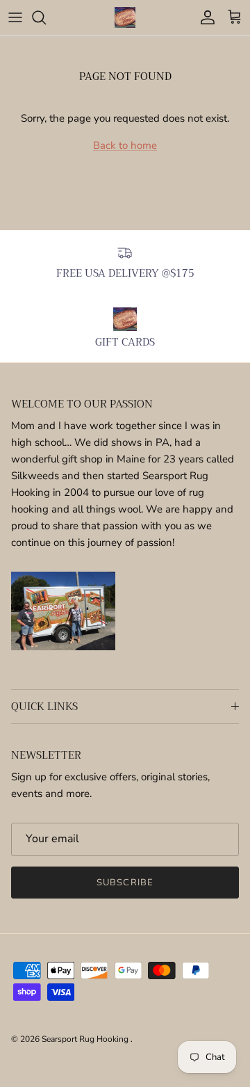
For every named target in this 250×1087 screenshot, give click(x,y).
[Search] (46, 17)
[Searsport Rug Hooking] (125, 17)
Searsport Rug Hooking (86, 1039)
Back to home (125, 145)
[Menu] (15, 17)
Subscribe (125, 882)
